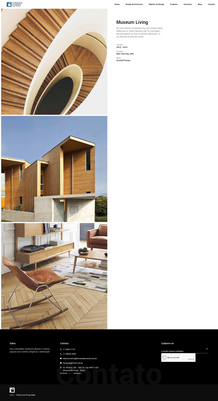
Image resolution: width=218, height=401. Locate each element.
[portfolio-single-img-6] (54, 169)
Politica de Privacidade (25, 395)
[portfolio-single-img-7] (54, 276)
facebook (63, 373)
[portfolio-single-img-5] (54, 62)
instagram (77, 373)
